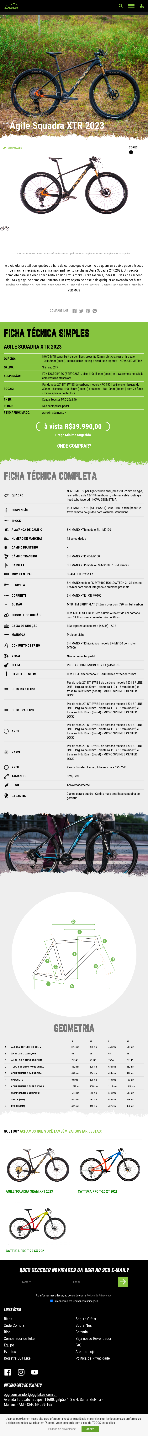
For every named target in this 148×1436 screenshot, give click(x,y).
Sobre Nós (84, 1325)
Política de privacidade (62, 1429)
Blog (7, 1332)
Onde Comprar (15, 1325)
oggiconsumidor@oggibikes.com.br (30, 1394)
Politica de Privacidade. (99, 1295)
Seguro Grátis (86, 1319)
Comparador (15, 148)
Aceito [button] (90, 1429)
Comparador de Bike (19, 1338)
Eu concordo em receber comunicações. (76, 1301)
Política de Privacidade (93, 1358)
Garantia (82, 1332)
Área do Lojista (87, 1351)
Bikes (8, 1319)
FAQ (79, 1345)
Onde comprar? (74, 446)
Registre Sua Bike (17, 1358)
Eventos (10, 1351)
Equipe (9, 1345)
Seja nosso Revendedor (93, 1338)
